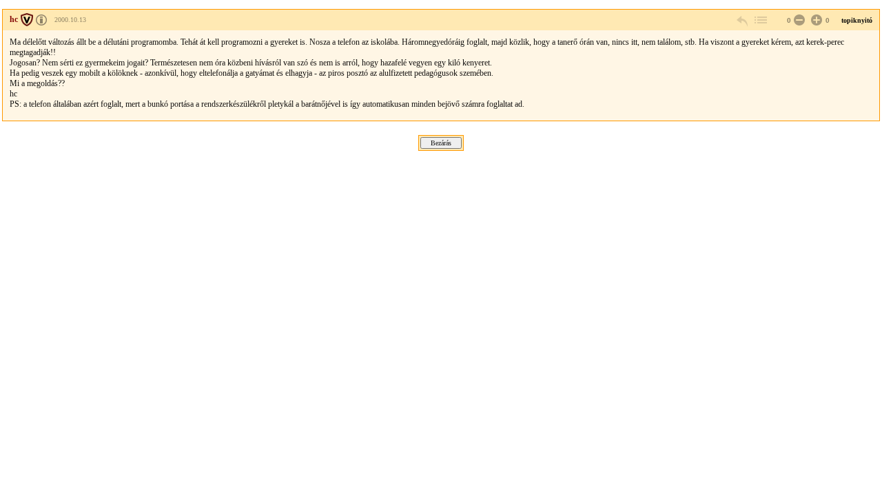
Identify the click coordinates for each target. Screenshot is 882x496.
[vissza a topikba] (760, 20)
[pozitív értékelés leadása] (815, 20)
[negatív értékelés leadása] (798, 20)
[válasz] (743, 20)
